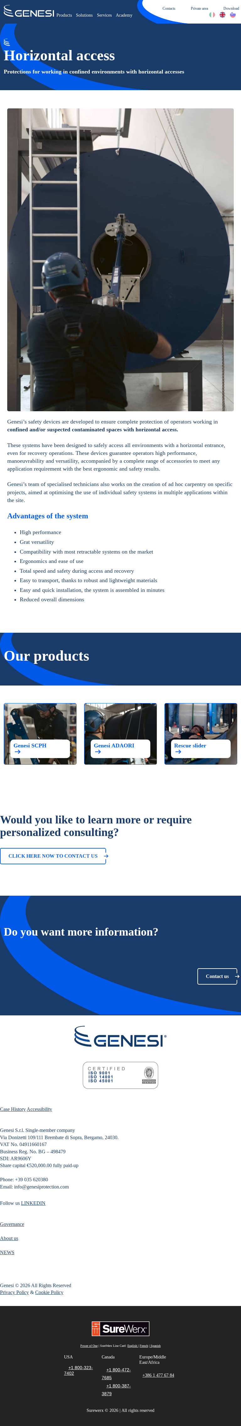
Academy (124, 15)
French (144, 1345)
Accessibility (39, 1109)
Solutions (84, 15)
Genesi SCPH (29, 745)
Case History (13, 1109)
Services (104, 15)
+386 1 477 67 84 (158, 1375)
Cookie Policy (49, 1292)
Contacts (169, 8)
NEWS (7, 1252)
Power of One (89, 1345)
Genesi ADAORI (114, 745)
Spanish (155, 1345)
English (132, 1345)
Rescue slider (190, 745)
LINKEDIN (33, 1203)
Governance (12, 1224)
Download (231, 8)
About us (9, 1238)
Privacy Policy (14, 1292)
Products (64, 15)
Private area (199, 8)
